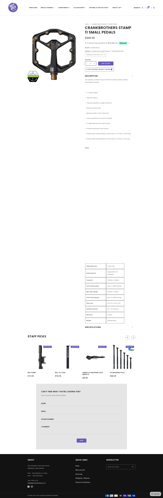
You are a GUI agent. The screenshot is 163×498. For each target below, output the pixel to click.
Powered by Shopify (51, 495)
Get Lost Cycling (38, 495)
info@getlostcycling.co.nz (37, 483)
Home (87, 24)
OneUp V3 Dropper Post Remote (92, 373)
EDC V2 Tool (60, 373)
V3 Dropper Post (117, 373)
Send (81, 440)
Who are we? (80, 470)
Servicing (33, 8)
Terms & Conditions (82, 482)
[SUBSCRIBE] (132, 467)
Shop (77, 466)
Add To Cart (105, 63)
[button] (48, 7)
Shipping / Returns (82, 478)
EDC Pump (32, 373)
